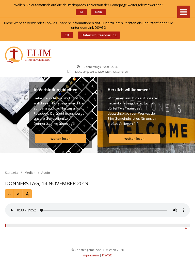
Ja (81, 12)
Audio (45, 173)
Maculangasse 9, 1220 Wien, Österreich (101, 71)
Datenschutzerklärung (99, 35)
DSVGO (107, 255)
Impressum (91, 255)
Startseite (12, 173)
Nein (98, 12)
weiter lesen (61, 138)
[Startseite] (29, 55)
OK (67, 35)
